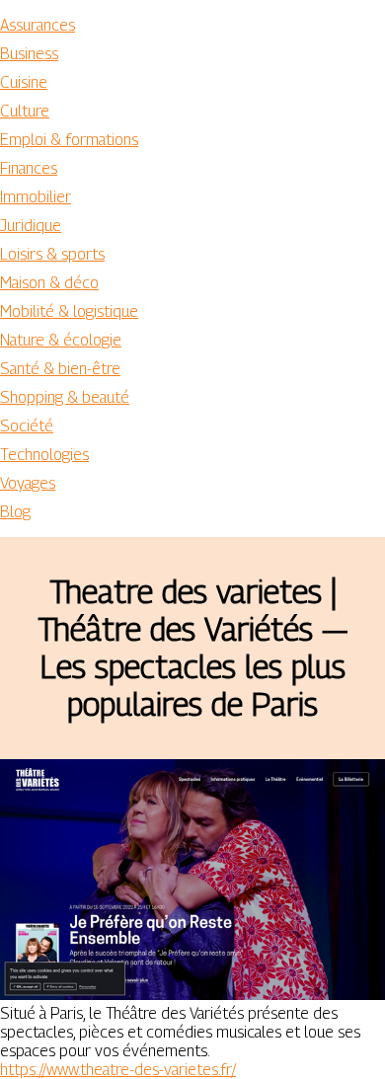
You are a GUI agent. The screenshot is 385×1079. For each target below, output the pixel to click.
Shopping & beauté (64, 397)
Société (26, 426)
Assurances (37, 25)
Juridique (30, 225)
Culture (24, 111)
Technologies (44, 454)
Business (29, 53)
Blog (15, 511)
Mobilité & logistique (69, 311)
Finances (28, 168)
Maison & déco (49, 282)
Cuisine (23, 82)
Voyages (27, 483)
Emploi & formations (69, 139)
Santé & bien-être (60, 368)
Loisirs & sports (52, 254)
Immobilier (35, 197)
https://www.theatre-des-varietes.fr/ (118, 1069)
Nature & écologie (60, 340)
